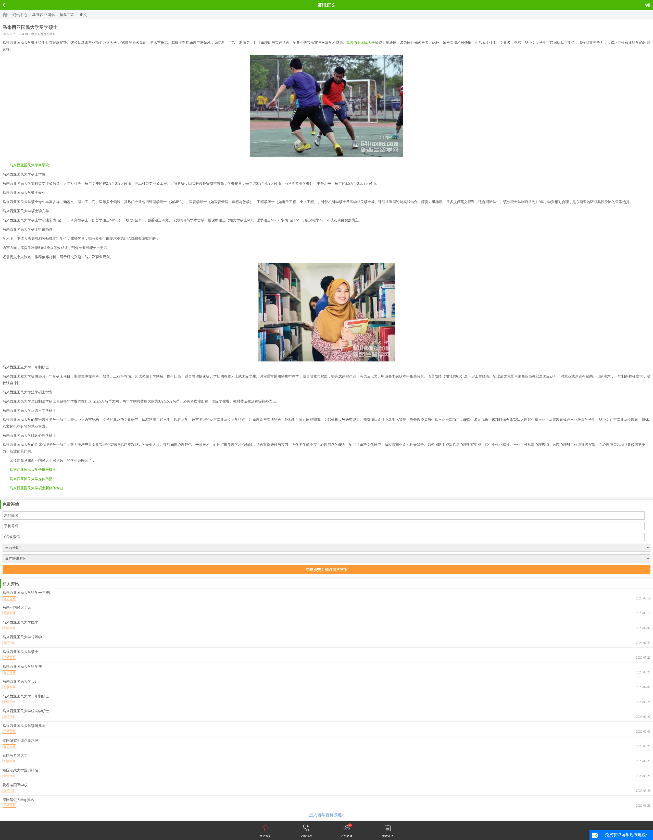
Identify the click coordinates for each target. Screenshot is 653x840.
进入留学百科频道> (326, 815)
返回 (4, 5)
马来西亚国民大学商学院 (29, 165)
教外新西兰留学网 (43, 34)
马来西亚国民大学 (360, 43)
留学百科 (67, 15)
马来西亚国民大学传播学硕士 (33, 470)
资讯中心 (20, 15)
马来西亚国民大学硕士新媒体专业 (36, 488)
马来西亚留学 (43, 15)
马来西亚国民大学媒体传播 (31, 479)
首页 (647, 5)
